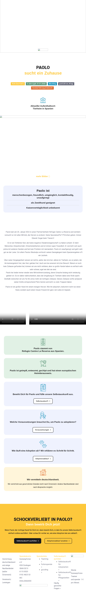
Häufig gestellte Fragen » (57, 585)
